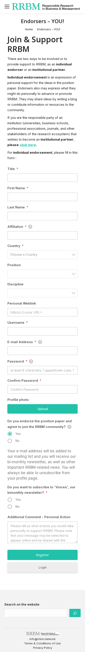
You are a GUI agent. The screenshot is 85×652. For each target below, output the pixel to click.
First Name (17, 188)
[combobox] (42, 254)
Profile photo (18, 400)
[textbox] (43, 254)
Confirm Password (24, 380)
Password (17, 361)
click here (28, 145)
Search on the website (21, 604)
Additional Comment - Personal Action (38, 517)
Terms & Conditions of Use (42, 643)
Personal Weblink (21, 303)
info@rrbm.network (42, 639)
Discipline (15, 284)
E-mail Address (21, 342)
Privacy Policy (42, 647)
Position (14, 265)
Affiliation (16, 227)
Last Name (17, 207)
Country (15, 246)
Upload (42, 409)
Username (17, 322)
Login (42, 567)
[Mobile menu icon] (7, 6)
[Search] (75, 613)
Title (12, 169)
